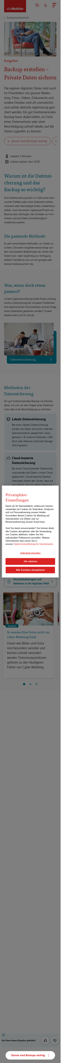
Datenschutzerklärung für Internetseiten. (34, 544)
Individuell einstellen (30, 553)
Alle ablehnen (30, 561)
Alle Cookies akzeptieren (30, 570)
